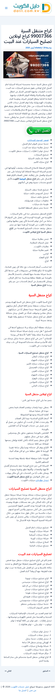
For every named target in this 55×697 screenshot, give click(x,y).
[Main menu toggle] (6, 8)
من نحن (32, 690)
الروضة (22, 178)
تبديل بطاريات (42, 480)
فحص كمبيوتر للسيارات (38, 140)
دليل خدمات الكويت (20, 686)
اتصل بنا (22, 690)
